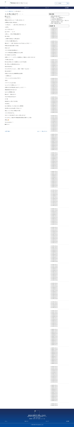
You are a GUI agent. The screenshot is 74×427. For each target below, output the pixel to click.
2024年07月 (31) (54, 66)
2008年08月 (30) (54, 353)
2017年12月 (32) (54, 190)
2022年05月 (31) (54, 106)
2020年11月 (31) (54, 135)
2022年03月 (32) (54, 109)
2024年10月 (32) (54, 62)
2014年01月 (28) (54, 261)
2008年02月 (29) (54, 361)
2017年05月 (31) (54, 199)
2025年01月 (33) (54, 56)
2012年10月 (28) (54, 286)
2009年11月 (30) (54, 330)
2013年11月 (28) (54, 266)
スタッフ (47, 7)
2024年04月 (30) (54, 70)
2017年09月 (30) (54, 194)
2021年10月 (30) (54, 118)
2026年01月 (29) (54, 37)
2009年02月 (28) (54, 343)
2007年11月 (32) (54, 368)
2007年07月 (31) (54, 373)
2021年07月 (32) (54, 122)
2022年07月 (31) (54, 104)
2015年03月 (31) (54, 239)
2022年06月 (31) (54, 105)
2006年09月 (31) (54, 389)
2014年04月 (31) (54, 257)
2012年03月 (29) (54, 295)
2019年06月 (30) (54, 161)
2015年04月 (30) (54, 238)
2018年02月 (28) (54, 185)
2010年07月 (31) (54, 317)
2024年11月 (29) (54, 61)
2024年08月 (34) (54, 65)
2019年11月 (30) (54, 154)
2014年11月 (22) (54, 247)
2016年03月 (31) (54, 221)
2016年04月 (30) (54, 219)
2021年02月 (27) (54, 129)
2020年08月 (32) (54, 139)
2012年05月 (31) (54, 293)
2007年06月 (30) (54, 375)
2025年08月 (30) (54, 46)
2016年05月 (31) (54, 218)
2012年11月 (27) (54, 284)
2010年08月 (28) (54, 316)
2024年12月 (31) (54, 59)
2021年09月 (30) (54, 119)
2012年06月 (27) (54, 291)
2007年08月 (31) (54, 372)
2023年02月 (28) (54, 92)
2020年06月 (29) (54, 142)
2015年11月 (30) (54, 228)
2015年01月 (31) (54, 242)
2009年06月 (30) (54, 337)
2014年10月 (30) (54, 248)
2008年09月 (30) (54, 352)
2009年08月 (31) (54, 335)
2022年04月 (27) (54, 108)
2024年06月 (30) (54, 68)
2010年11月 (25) (54, 312)
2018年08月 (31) (54, 177)
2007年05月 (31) (54, 376)
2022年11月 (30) (54, 98)
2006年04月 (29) (54, 396)
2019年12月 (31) (54, 152)
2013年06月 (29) (54, 273)
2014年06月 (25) (54, 254)
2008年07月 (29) (54, 355)
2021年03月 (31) (54, 128)
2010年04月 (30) (54, 321)
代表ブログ (26, 7)
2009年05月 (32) (54, 339)
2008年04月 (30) (54, 359)
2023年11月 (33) (54, 79)
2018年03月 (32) (54, 184)
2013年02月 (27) (54, 278)
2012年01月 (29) (54, 298)
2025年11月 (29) (54, 42)
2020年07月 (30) (54, 141)
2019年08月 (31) (54, 158)
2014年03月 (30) (54, 258)
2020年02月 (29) (54, 148)
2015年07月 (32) (54, 234)
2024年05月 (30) (54, 69)
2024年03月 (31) (54, 72)
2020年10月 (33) (54, 137)
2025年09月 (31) (54, 45)
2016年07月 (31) (54, 215)
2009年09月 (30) (54, 333)
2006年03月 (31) (54, 397)
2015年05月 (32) (54, 237)
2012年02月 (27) (54, 297)
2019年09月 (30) (54, 157)
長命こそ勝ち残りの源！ (56, 23)
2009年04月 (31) (54, 340)
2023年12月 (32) (54, 78)
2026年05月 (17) (54, 32)
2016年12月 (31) (54, 208)
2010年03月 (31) (54, 323)
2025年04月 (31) (54, 52)
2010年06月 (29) (54, 319)
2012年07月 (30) (54, 290)
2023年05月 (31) (54, 88)
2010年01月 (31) (54, 326)
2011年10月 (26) (54, 304)
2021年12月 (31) (54, 115)
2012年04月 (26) (54, 294)
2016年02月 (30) (54, 222)
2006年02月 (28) (54, 399)
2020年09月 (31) (54, 138)
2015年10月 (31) (54, 230)
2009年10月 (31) (54, 332)
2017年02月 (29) (54, 204)
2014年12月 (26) (54, 246)
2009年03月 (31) (54, 341)
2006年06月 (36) (54, 393)
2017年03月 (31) (54, 202)
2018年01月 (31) (54, 186)
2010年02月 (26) (54, 324)
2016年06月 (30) (54, 217)
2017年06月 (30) (54, 198)
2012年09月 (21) (54, 287)
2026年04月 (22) (54, 33)
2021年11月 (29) (54, 117)
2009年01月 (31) (54, 344)
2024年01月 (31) (54, 75)
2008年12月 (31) (54, 348)
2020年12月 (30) (54, 134)
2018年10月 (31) (54, 174)
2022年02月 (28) (54, 111)
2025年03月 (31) (54, 53)
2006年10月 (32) (54, 388)
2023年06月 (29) (54, 86)
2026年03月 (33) (54, 35)
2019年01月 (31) (54, 168)
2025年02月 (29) (54, 55)
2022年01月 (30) (54, 112)
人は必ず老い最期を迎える (56, 19)
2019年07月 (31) (54, 159)
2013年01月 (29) (54, 280)
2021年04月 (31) (54, 126)
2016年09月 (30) (54, 213)
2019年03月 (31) (54, 165)
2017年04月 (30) (54, 201)
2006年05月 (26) (54, 395)
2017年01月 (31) (54, 205)
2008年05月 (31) (54, 357)
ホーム (6, 7)
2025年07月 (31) (54, 48)
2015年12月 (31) (54, 227)
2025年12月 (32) (54, 41)
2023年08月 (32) (54, 84)
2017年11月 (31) (54, 191)
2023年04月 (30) (54, 89)
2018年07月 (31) (54, 178)
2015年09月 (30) (54, 231)
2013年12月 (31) (54, 264)
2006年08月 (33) (54, 390)
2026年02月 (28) (54, 36)
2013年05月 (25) (54, 274)
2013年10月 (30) (54, 267)
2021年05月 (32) (54, 125)
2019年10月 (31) (54, 155)
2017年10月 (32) (54, 192)
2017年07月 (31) (54, 197)
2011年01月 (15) (54, 307)
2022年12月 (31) (54, 97)
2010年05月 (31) (54, 320)
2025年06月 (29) (54, 49)
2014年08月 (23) (54, 251)
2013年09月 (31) (54, 268)
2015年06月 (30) (54, 235)
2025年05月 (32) (54, 50)
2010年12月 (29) (54, 310)
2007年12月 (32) (54, 366)
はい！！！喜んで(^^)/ (42, 131)
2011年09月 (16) (54, 306)
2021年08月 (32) (54, 121)
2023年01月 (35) (54, 93)
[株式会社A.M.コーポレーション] (7, 3)
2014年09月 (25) (54, 250)
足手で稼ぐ (7, 131)
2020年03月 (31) (54, 146)
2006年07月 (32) (54, 392)
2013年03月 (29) (54, 277)
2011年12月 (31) (54, 301)
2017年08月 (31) (54, 195)
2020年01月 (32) (54, 149)
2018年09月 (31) (54, 175)
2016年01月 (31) (54, 224)
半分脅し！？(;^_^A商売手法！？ (58, 17)
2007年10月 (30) (54, 369)
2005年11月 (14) (54, 405)
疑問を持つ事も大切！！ (56, 16)
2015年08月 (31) (54, 233)
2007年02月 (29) (54, 380)
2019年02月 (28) (54, 166)
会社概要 (67, 7)
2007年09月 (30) (54, 370)
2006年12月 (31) (54, 385)
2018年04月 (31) (54, 182)
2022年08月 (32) (54, 102)
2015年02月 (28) (54, 241)
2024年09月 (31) (54, 64)
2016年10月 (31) (54, 211)
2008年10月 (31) (54, 350)
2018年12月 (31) (54, 171)
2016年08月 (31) (54, 214)
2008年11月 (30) (54, 349)
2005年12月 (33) (54, 403)
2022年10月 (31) (54, 99)
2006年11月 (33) (54, 386)
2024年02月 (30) (54, 73)
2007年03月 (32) (54, 379)
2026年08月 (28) (54, 28)
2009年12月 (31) (54, 329)
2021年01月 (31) (54, 131)
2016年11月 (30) (54, 210)
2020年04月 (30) (54, 145)
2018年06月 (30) (54, 179)
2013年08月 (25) (54, 270)
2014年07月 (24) (54, 253)
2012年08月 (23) (54, 288)
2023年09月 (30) (54, 82)
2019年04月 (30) (54, 164)
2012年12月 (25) (54, 283)
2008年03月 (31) (54, 360)
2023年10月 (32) (54, 81)
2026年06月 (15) (54, 30)
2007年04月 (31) (54, 377)
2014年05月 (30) (54, 255)
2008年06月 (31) (54, 356)
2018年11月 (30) (54, 172)
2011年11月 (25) (54, 303)
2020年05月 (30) (54, 144)
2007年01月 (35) (54, 382)
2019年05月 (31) (54, 162)
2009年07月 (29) (54, 336)
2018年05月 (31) (54, 181)
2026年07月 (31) (54, 29)
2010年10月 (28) (54, 313)
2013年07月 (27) (54, 271)
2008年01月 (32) (54, 363)
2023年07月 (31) (54, 85)
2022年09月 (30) (54, 101)
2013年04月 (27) (54, 275)
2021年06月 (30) (54, 124)
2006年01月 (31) (54, 400)
